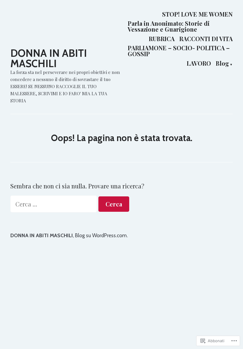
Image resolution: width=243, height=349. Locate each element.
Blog (222, 63)
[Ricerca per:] (54, 204)
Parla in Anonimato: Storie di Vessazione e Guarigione (169, 26)
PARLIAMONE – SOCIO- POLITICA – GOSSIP (179, 51)
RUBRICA (162, 38)
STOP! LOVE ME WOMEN (197, 14)
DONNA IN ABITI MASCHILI (48, 58)
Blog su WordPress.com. (101, 235)
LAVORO (199, 63)
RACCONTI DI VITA (206, 38)
